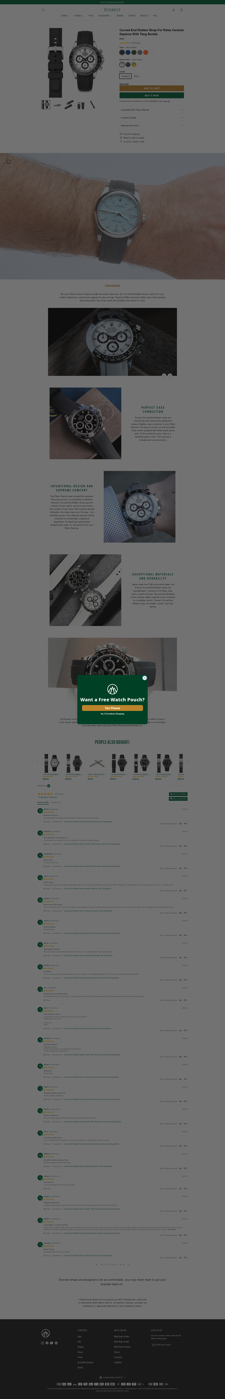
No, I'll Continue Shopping (112, 714)
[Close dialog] (145, 678)
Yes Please (112, 708)
